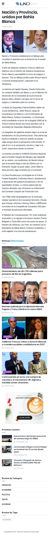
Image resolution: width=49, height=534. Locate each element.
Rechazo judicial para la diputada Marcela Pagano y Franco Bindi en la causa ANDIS (23, 308)
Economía (6, 490)
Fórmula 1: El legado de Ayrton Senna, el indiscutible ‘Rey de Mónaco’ (27, 462)
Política (7, 266)
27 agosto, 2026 (8, 348)
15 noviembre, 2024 (21, 442)
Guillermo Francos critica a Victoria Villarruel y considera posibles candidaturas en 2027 (24, 343)
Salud (5, 499)
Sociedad (6, 504)
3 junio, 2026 (19, 468)
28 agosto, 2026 (8, 277)
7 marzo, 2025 (7, 26)
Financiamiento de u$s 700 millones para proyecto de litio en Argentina (22, 272)
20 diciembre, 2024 (21, 455)
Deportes (6, 485)
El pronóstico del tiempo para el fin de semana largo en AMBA (30, 437)
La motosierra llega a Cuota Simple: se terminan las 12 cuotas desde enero (30, 449)
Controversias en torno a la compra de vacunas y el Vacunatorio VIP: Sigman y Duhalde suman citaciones (21, 380)
